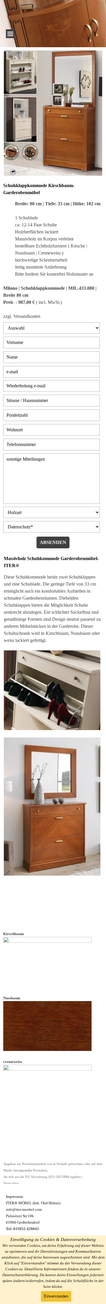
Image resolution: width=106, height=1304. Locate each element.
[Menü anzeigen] (10, 33)
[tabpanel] (53, 251)
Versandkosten (26, 316)
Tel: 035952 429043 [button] (22, 1229)
